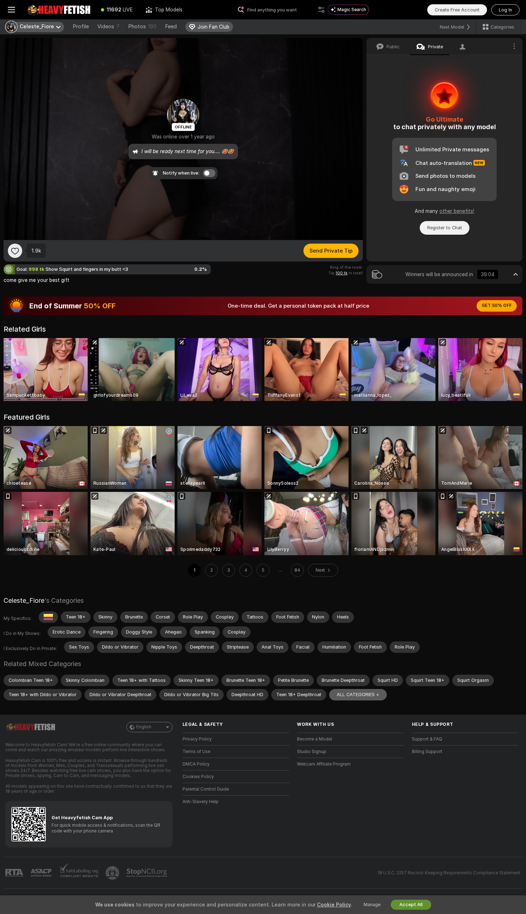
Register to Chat (444, 227)
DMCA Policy (196, 764)
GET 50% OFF (497, 305)
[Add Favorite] (15, 251)
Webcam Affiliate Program (324, 764)
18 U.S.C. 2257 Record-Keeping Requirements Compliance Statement (449, 872)
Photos (142, 26)
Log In (505, 10)
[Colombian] (48, 617)
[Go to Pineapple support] (113, 873)
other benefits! (456, 211)
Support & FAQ (427, 739)
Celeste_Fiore (24, 600)
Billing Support (427, 751)
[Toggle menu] (11, 9)
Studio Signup (311, 751)
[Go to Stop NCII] (147, 873)
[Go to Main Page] (58, 9)
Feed (171, 26)
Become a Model (314, 739)
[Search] (321, 10)
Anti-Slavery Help (200, 801)
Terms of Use (196, 751)
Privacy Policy (197, 739)
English (143, 726)
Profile (81, 26)
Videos (108, 26)
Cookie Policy (334, 905)
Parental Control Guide (205, 789)
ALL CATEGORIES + (358, 694)
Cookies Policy (198, 776)
